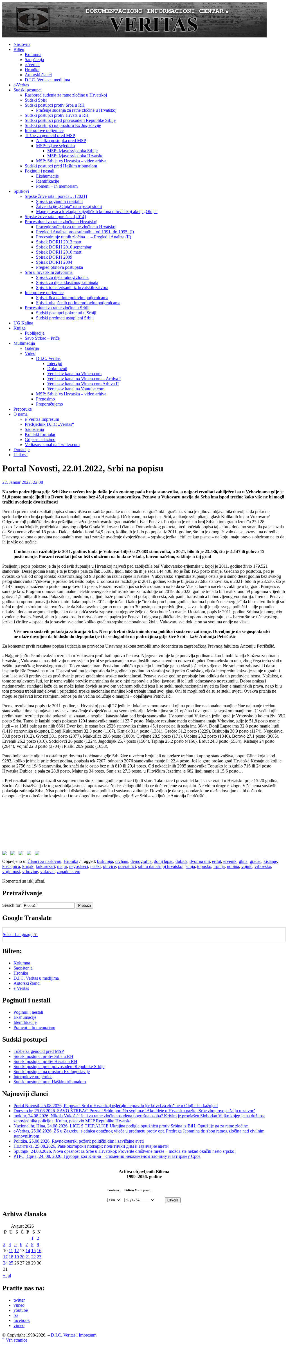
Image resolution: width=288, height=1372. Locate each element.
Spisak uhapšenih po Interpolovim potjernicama (78, 302)
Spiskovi (21, 191)
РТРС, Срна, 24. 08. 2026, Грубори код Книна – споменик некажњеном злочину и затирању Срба (107, 1156)
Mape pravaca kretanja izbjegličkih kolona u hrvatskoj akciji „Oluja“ (97, 211)
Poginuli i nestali (39, 171)
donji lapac (163, 861)
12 (16, 1250)
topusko (204, 866)
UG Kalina (23, 323)
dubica (181, 861)
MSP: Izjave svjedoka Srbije (72, 150)
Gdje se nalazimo (40, 439)
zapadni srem (68, 871)
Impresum (87, 1335)
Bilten (19, 49)
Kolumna (33, 54)
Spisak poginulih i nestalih (59, 201)
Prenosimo (45, 399)
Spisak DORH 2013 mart (58, 242)
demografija (141, 861)
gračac (255, 861)
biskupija (105, 861)
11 (11, 1250)
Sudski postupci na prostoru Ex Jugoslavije (63, 125)
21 (28, 1256)
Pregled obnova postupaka (59, 267)
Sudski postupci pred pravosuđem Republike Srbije (70, 120)
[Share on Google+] (22, 854)
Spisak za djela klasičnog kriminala (67, 282)
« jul (7, 1275)
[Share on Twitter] (13, 854)
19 (16, 1256)
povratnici (127, 866)
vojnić (246, 866)
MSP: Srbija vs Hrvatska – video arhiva (71, 160)
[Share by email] (38, 854)
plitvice (109, 866)
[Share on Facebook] (5, 854)
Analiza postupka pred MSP (61, 140)
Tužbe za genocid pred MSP (50, 135)
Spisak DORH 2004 (54, 262)
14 (28, 1250)
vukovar (47, 871)
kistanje (270, 861)
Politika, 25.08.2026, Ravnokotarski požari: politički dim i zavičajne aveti (79, 1141)
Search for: (12, 905)
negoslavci (78, 866)
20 (22, 1256)
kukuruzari (45, 866)
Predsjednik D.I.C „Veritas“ (49, 424)
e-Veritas (32, 64)
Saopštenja (34, 59)
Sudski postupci (28, 90)
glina (243, 861)
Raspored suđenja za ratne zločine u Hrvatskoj (66, 95)
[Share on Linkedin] (30, 854)
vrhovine (30, 871)
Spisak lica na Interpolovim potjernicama (72, 297)
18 (11, 1256)
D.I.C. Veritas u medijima (47, 79)
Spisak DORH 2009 (54, 257)
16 (39, 1250)
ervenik (230, 861)
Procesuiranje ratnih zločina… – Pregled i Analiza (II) (83, 236)
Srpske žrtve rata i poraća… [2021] (56, 196)
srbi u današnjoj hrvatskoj (160, 866)
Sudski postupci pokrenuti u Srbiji (66, 312)
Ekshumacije (47, 176)
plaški (95, 866)
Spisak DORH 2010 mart (58, 252)
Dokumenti (57, 368)
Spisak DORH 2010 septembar (63, 247)
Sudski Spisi (36, 100)
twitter (19, 1300)
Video (30, 353)
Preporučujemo (49, 404)
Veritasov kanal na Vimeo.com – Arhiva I (84, 378)
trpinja (219, 866)
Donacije (22, 449)
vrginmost (11, 871)
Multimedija (24, 343)
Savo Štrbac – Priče (42, 338)
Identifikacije (47, 181)
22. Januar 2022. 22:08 (22, 482)
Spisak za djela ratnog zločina (62, 277)
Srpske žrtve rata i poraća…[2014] (55, 216)
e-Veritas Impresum (42, 419)
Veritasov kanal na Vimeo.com (74, 373)
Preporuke (23, 409)
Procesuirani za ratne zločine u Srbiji (57, 307)
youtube (21, 1310)
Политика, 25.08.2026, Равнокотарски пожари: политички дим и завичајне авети (91, 1146)
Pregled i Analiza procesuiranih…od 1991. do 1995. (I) (85, 231)
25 (11, 1263)
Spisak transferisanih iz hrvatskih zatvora (72, 287)
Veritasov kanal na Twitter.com (52, 444)
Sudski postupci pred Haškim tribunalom (61, 166)
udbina (233, 866)
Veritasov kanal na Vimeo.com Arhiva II (83, 383)
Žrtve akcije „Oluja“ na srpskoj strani (69, 206)
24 (5, 1263)
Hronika (32, 69)
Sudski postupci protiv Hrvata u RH (57, 115)
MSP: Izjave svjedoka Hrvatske (75, 155)
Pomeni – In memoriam (57, 186)
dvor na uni (200, 861)
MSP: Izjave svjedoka (55, 145)
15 (33, 1250)
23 (39, 1256)
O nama (21, 414)
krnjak (27, 866)
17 (5, 1256)
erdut (216, 861)
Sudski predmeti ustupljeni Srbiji (65, 317)
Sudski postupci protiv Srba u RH (55, 105)
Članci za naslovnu (44, 861)
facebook (22, 1320)
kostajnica (11, 866)
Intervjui (54, 363)
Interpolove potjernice (44, 130)
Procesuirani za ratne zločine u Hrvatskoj (61, 221)
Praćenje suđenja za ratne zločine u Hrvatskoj (76, 110)
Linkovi (21, 454)
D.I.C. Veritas (48, 358)
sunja (190, 866)
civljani (121, 861)
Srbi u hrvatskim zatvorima (49, 272)
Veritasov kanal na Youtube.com (75, 388)
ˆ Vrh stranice (14, 1340)
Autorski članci (38, 74)
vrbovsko (263, 866)
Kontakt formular (40, 434)
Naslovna (22, 44)
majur (62, 866)
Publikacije (34, 333)
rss (16, 1315)
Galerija (32, 348)
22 (33, 1256)
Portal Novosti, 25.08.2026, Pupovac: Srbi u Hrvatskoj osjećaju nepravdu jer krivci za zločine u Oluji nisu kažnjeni (116, 1105)
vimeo (19, 1305)
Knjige (20, 328)
